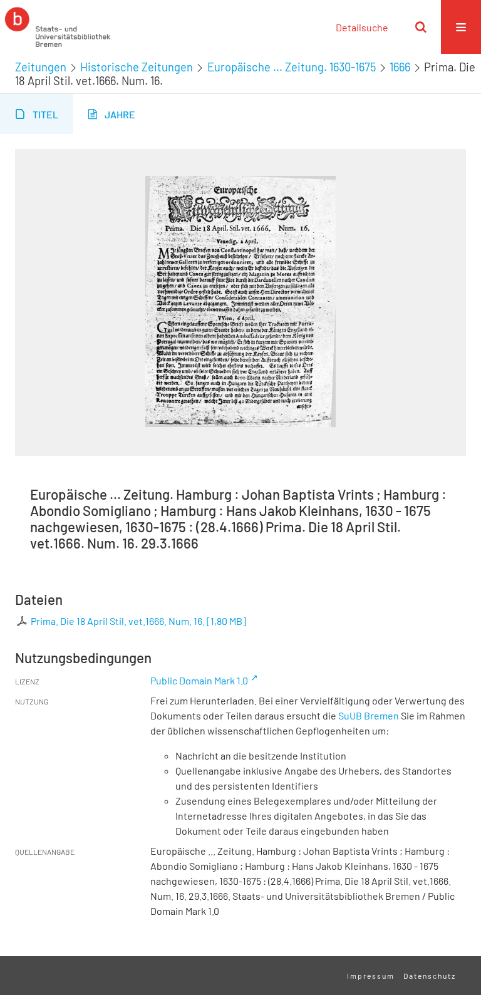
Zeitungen (40, 67)
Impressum (371, 975)
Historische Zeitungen (136, 67)
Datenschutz (429, 975)
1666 (400, 67)
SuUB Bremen (368, 715)
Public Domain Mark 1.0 (199, 680)
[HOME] (57, 27)
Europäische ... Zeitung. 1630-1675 (291, 67)
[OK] (421, 27)
